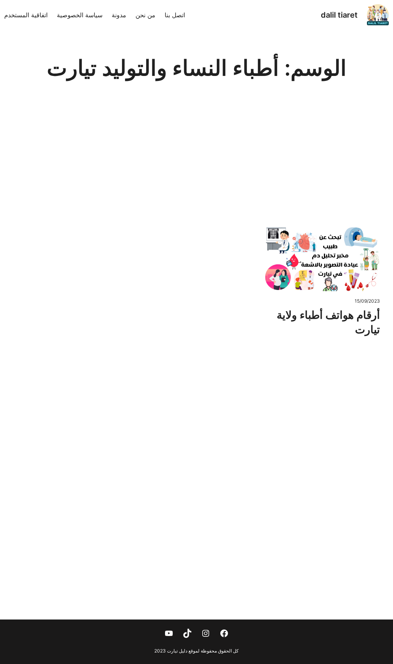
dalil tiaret (339, 15)
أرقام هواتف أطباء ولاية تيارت (328, 322)
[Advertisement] (196, 162)
